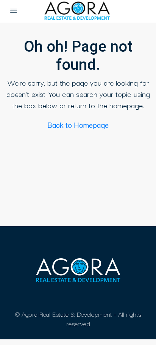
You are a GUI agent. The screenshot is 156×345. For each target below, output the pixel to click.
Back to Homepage (78, 124)
